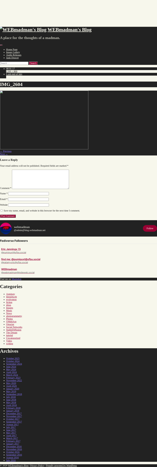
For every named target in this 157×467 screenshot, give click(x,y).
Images (9, 307)
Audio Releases (13, 55)
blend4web (11, 296)
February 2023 (13, 377)
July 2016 (11, 460)
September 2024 (14, 364)
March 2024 (12, 375)
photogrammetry (14, 316)
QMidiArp (11, 321)
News (9, 313)
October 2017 (12, 419)
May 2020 (11, 383)
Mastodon (16, 279)
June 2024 (11, 366)
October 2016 (12, 452)
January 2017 (12, 444)
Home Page (11, 49)
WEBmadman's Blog (18, 465)
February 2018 (13, 408)
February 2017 (13, 441)
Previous (5, 151)
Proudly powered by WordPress (61, 465)
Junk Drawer (12, 57)
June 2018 (11, 399)
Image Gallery (13, 52)
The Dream (11, 332)
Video (9, 341)
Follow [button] (150, 228)
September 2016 (14, 455)
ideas (8, 305)
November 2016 (14, 449)
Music (9, 310)
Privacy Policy (37, 465)
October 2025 (12, 358)
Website (4, 205)
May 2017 (11, 433)
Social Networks (14, 327)
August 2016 (12, 457)
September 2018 (14, 394)
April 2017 (11, 435)
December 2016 (14, 446)
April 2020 (11, 386)
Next (4, 154)
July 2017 (11, 427)
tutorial (9, 335)
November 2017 (14, 416)
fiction (9, 302)
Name (4, 193)
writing (9, 343)
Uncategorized (13, 338)
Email (4, 199)
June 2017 (11, 430)
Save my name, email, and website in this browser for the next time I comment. (42, 210)
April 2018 (11, 405)
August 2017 (12, 424)
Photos (9, 319)
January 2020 (12, 388)
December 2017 (14, 413)
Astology (10, 294)
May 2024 (11, 369)
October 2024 (12, 361)
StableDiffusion (13, 330)
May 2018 (11, 402)
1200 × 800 (11, 71)
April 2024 (11, 372)
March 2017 (12, 438)
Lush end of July (14, 74)
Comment (5, 188)
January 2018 (12, 410)
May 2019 (11, 391)
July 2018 (11, 397)
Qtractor (10, 324)
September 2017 (14, 421)
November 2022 (14, 380)
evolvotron (11, 299)
